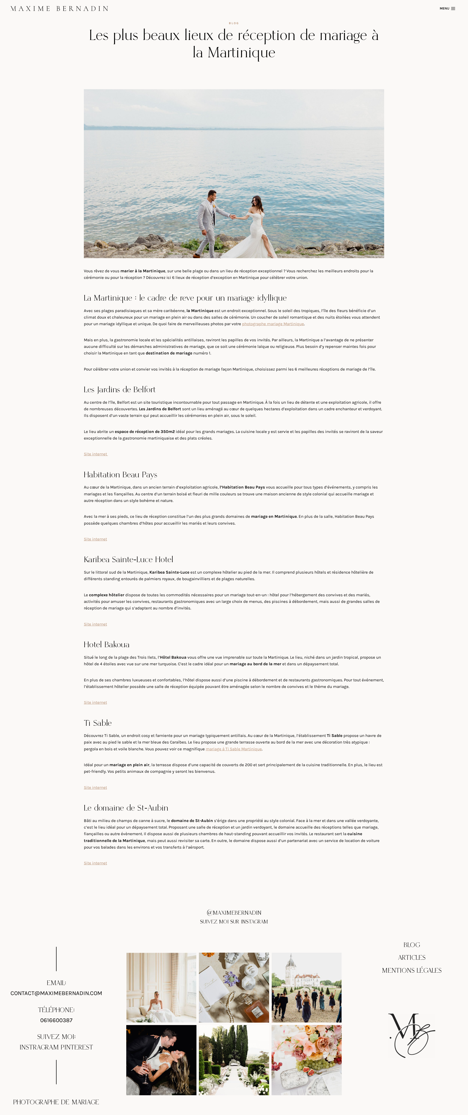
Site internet (96, 453)
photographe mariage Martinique (273, 323)
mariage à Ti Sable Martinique (234, 748)
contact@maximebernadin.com (56, 993)
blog (234, 23)
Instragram (39, 1047)
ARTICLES (412, 958)
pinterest (77, 1047)
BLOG (412, 945)
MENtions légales (412, 971)
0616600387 (56, 1020)
